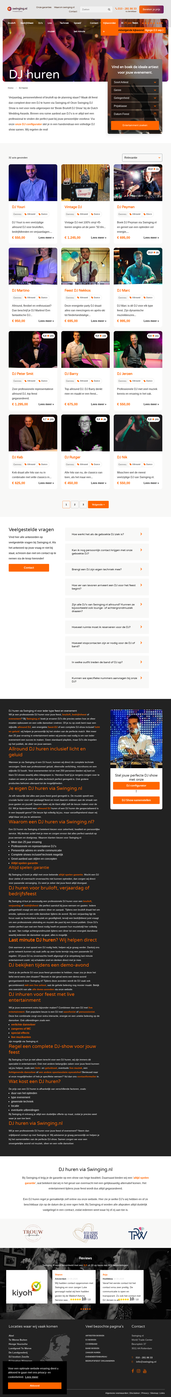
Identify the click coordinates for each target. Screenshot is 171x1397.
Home (11, 88)
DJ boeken (91, 1340)
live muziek (75, 1068)
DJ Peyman (126, 207)
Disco (149, 214)
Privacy (145, 1393)
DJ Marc (123, 291)
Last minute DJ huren (32, 940)
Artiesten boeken (95, 1336)
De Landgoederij (18, 1352)
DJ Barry (71, 374)
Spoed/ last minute (79, 27)
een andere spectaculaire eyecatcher (60, 1072)
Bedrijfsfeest (27, 23)
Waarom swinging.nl (64, 7)
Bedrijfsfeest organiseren (100, 1361)
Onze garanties (43, 7)
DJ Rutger (72, 457)
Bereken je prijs (151, 9)
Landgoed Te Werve (20, 1348)
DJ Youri (18, 207)
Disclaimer (135, 1393)
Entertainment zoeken (135, 125)
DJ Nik (122, 457)
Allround (31, 214)
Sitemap (154, 1393)
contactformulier (86, 1076)
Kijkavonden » (109, 27)
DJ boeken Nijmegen (20, 1361)
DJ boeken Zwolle (19, 1356)
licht (37, 1068)
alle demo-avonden (43, 989)
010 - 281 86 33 (127, 8)
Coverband (91, 1344)
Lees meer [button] (31, 1377)
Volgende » (98, 504)
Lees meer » (46, 237)
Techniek (64, 23)
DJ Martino (20, 291)
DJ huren (23, 88)
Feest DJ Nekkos (78, 291)
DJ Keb (17, 457)
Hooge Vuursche (18, 1344)
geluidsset (51, 1068)
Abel (11, 1335)
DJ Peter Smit (22, 374)
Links (162, 1393)
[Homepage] (17, 9)
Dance (44, 214)
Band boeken (92, 1348)
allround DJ (44, 808)
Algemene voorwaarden (117, 1393)
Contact (73, 11)
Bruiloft (12, 23)
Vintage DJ (73, 207)
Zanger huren (93, 1352)
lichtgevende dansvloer (22, 1072)
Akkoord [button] (35, 1385)
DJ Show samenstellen (136, 800)
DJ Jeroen (124, 374)
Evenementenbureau (96, 1357)
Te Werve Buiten (18, 1339)
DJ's (40, 23)
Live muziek (51, 27)
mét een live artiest (35, 985)
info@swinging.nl (146, 1361)
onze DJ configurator (28, 124)
